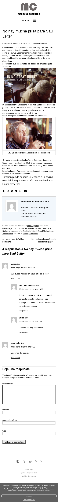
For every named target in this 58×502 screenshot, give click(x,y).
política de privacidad (29, 473)
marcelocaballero (40, 43)
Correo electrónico (10, 420)
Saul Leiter (27, 231)
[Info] (35, 462)
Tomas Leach (20, 107)
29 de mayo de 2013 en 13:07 (23, 267)
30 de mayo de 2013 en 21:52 (23, 346)
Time (22, 113)
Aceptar (29, 496)
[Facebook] (18, 461)
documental (29, 228)
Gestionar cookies (29, 500)
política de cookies (29, 476)
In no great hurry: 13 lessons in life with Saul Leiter (24, 105)
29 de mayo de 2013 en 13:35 (31, 289)
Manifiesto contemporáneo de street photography (44, 240)
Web (4, 430)
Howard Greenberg (18, 53)
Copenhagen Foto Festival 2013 (16, 163)
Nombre (6, 409)
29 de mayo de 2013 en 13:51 (31, 321)
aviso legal (29, 469)
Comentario (7, 383)
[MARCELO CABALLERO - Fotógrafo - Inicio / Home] (29, 14)
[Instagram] (30, 461)
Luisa (13, 264)
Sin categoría (32, 225)
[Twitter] (24, 461)
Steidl (18, 55)
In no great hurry (15, 231)
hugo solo (15, 343)
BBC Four (32, 113)
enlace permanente (30, 233)
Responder (15, 278)
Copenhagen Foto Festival (13, 228)
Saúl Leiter (49, 47)
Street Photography (45, 231)
